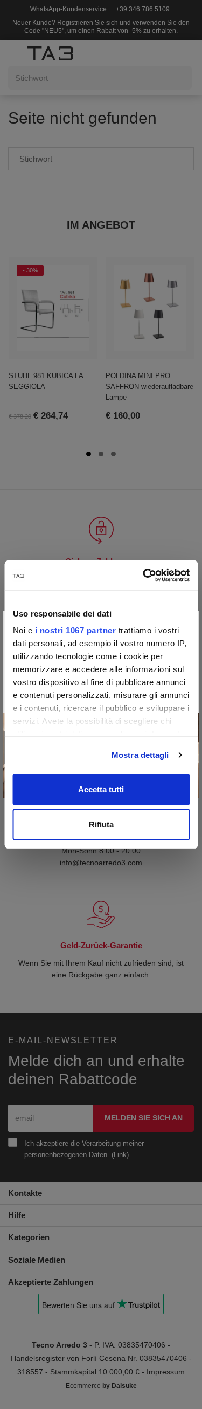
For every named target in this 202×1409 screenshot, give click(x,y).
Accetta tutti (101, 789)
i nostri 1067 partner (75, 630)
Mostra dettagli (140, 755)
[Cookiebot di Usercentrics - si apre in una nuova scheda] (144, 576)
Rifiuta (101, 824)
